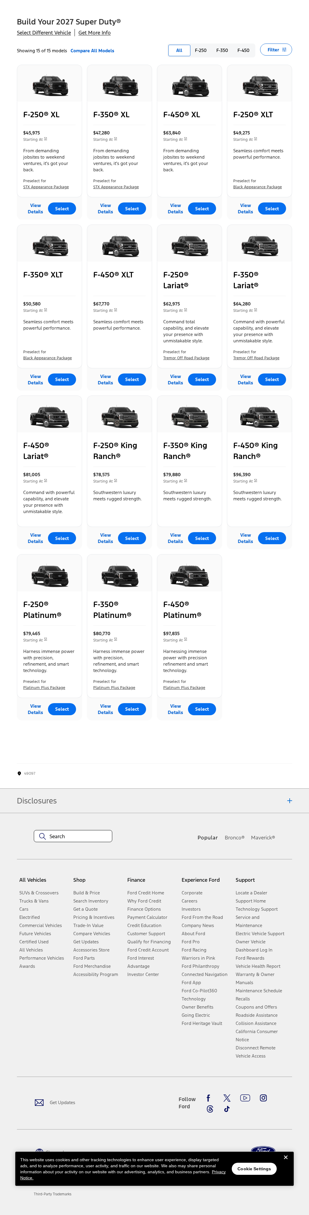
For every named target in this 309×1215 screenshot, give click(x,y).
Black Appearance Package (257, 187)
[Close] (285, 1162)
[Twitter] (227, 1098)
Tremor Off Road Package (186, 358)
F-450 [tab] (243, 50)
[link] (53, 1194)
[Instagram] (263, 1098)
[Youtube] (245, 1098)
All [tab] (179, 50)
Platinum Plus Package (44, 687)
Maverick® (263, 837)
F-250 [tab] (201, 50)
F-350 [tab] (222, 50)
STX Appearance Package (46, 187)
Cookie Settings (254, 1168)
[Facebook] (210, 1098)
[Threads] (210, 1109)
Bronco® (235, 837)
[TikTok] (227, 1109)
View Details (35, 208)
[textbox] (73, 836)
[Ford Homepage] (263, 1150)
